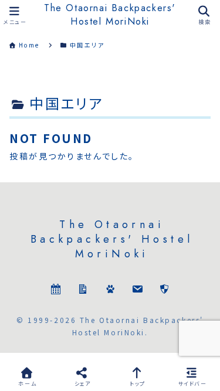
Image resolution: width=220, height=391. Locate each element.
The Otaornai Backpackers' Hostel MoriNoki (110, 14)
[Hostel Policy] (164, 290)
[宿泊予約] (56, 290)
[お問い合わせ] (137, 290)
